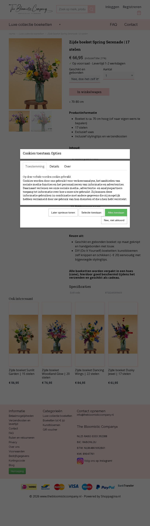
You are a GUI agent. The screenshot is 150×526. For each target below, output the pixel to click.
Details (54, 166)
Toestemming (34, 166)
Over (67, 166)
